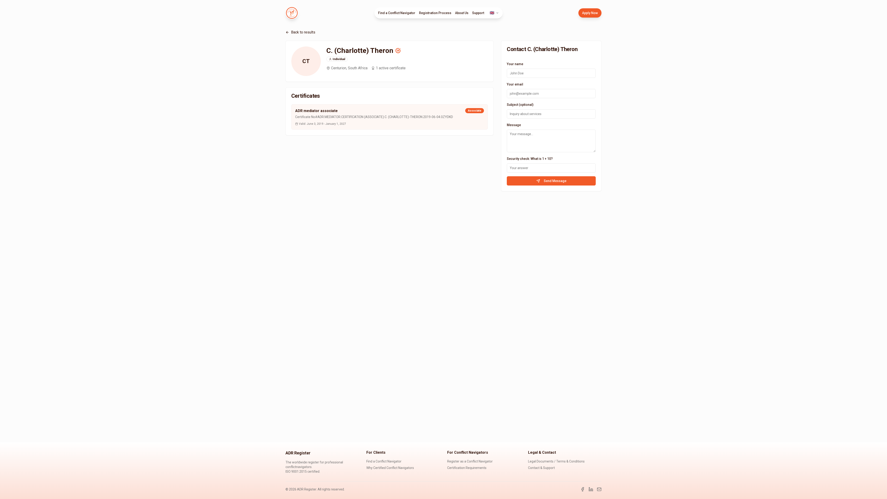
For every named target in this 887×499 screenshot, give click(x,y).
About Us (461, 13)
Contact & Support (541, 468)
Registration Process (435, 13)
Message (514, 125)
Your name (515, 64)
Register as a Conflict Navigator (470, 461)
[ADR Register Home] (292, 12)
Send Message (555, 181)
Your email (515, 84)
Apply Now (590, 13)
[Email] (599, 489)
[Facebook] (582, 489)
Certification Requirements (466, 468)
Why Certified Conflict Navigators (390, 468)
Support (478, 13)
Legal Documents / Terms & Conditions (556, 461)
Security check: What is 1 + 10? (530, 159)
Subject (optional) (520, 104)
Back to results (303, 32)
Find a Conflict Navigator (396, 13)
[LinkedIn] (591, 489)
